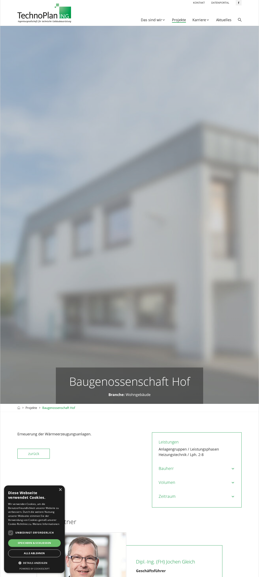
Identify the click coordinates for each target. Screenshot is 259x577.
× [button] (60, 489)
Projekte (179, 19)
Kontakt (199, 2)
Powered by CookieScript (34, 568)
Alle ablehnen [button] (34, 553)
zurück (33, 453)
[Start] (18, 408)
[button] (34, 563)
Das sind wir (151, 19)
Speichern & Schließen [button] (34, 543)
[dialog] (34, 529)
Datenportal (220, 2)
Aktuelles (223, 19)
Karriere (199, 19)
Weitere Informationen (46, 524)
